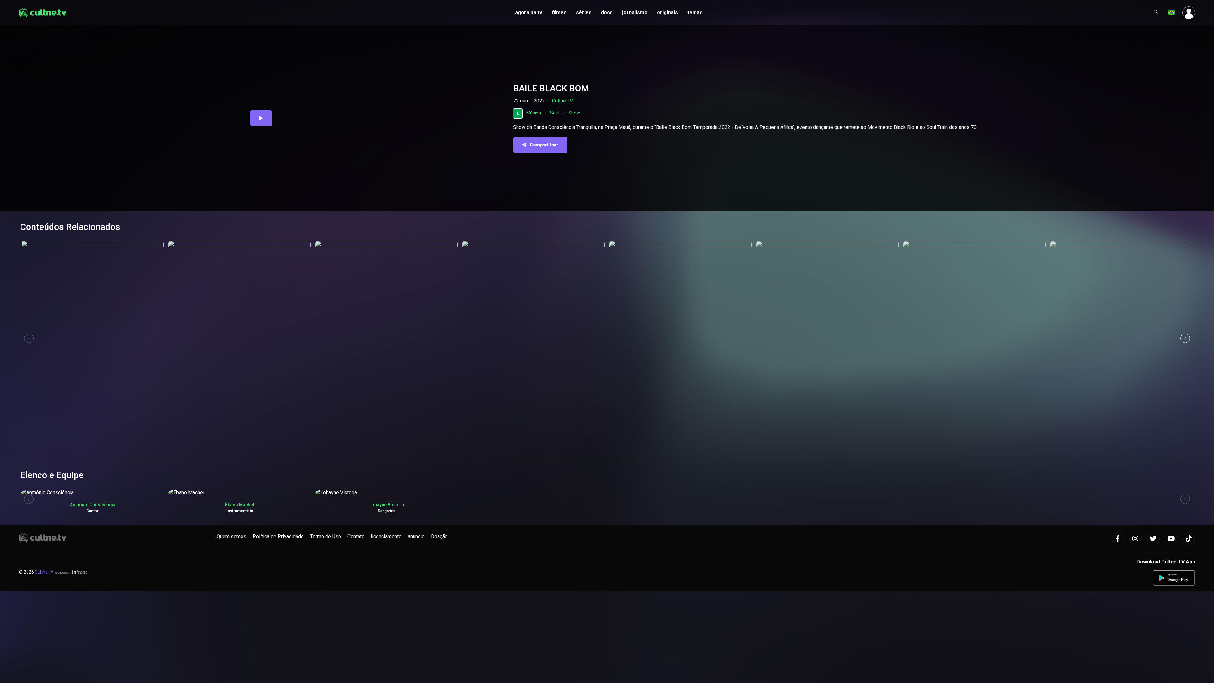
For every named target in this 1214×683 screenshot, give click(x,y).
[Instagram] (1135, 539)
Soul (554, 113)
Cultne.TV (562, 101)
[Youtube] (1171, 539)
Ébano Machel (239, 504)
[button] (1156, 12)
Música (533, 113)
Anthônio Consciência (92, 504)
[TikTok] (1188, 539)
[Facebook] (1118, 539)
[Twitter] (1153, 539)
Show (574, 113)
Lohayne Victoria (386, 504)
